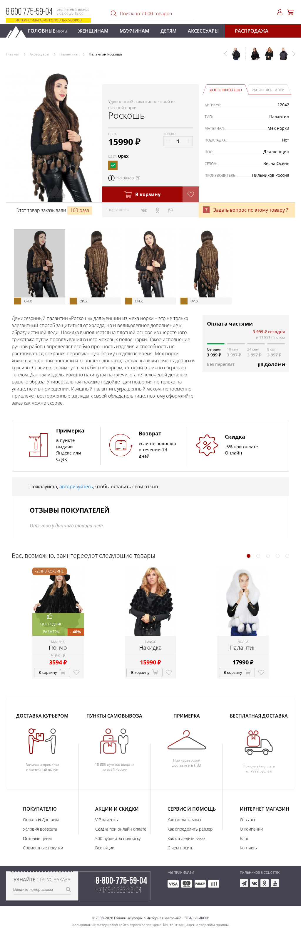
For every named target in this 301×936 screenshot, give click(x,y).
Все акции (104, 848)
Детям (168, 31)
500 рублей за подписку (118, 838)
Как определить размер (190, 829)
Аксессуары (203, 31)
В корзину (147, 194)
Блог (244, 838)
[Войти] (279, 12)
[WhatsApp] (170, 209)
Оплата (30, 819)
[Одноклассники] (157, 209)
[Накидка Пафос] (267, 56)
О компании (251, 829)
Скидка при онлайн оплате (120, 829)
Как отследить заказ (186, 838)
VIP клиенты (106, 819)
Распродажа (251, 31)
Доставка (50, 819)
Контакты (248, 848)
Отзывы (247, 819)
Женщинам (93, 31)
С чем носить (180, 848)
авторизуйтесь (76, 486)
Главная (12, 54)
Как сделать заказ (184, 819)
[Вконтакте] (144, 209)
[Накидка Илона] (253, 56)
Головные (47, 31)
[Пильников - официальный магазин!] (18, 30)
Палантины (69, 54)
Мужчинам (134, 31)
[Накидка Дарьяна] (281, 56)
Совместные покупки (43, 848)
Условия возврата (40, 829)
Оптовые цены (37, 838)
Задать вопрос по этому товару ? (250, 210)
